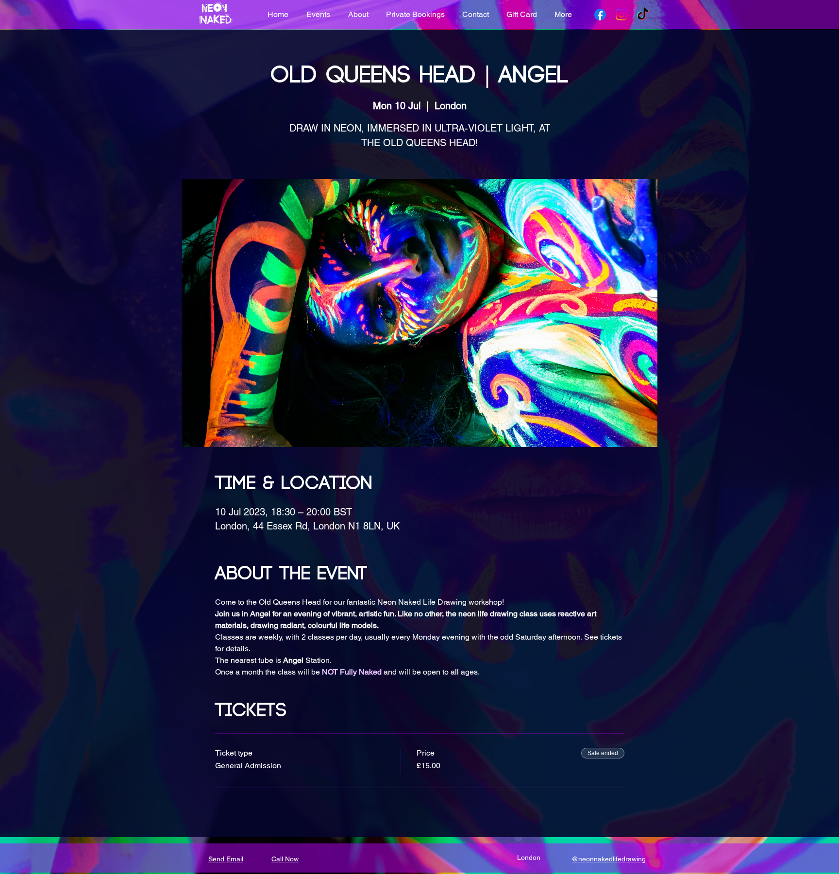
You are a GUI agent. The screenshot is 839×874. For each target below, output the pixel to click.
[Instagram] (621, 14)
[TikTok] (643, 14)
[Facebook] (600, 14)
